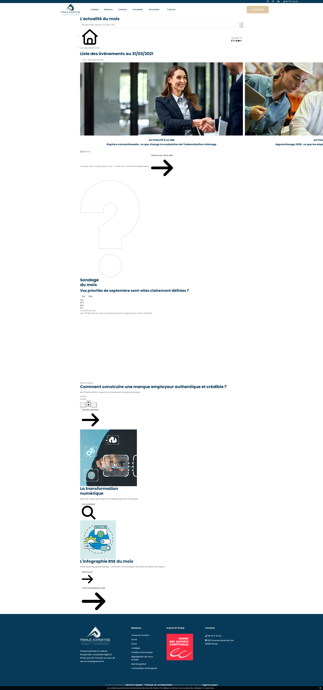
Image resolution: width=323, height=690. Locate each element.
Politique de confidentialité (158, 684)
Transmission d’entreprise (144, 668)
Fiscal (134, 643)
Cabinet (95, 9)
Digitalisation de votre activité (142, 658)
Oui (83, 296)
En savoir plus (208, 688)
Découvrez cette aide (162, 155)
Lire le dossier (88, 504)
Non (91, 296)
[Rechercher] (241, 24)
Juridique (135, 648)
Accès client (257, 9)
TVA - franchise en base (93, 60)
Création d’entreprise (142, 652)
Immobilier (138, 9)
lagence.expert (210, 684)
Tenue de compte (140, 635)
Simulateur (154, 9)
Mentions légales (134, 684)
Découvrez (87, 572)
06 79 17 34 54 (291, 1)
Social (134, 639)
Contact (171, 9)
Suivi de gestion (138, 664)
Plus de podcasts (90, 409)
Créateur (122, 9)
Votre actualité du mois (93, 588)
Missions (108, 9)
